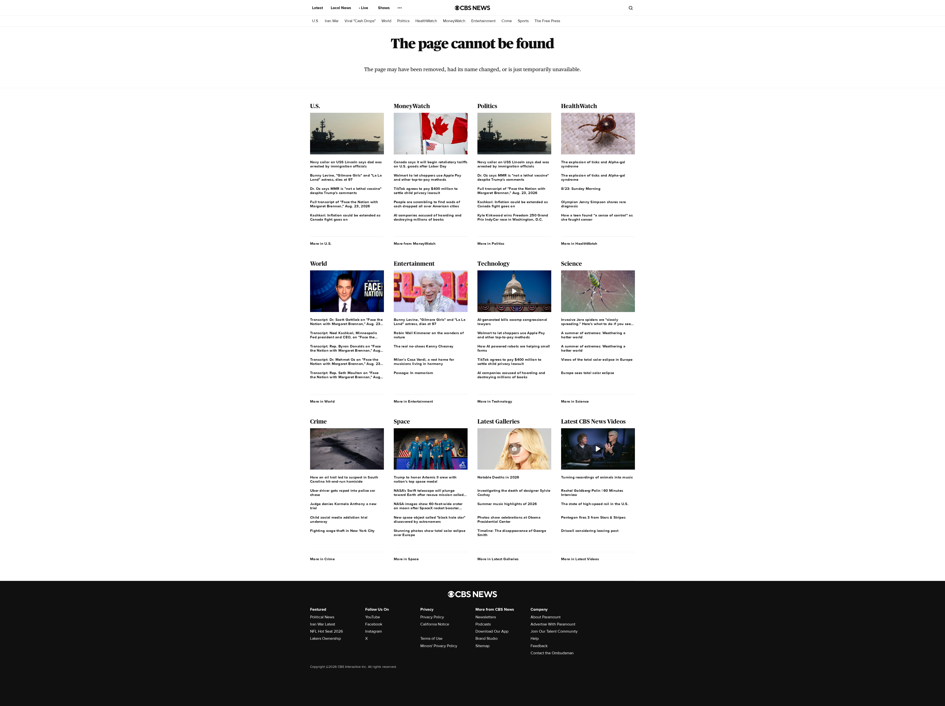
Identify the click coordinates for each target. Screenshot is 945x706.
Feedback (539, 646)
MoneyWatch (454, 21)
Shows (384, 8)
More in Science (575, 401)
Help (535, 638)
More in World (322, 401)
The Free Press (547, 21)
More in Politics (490, 243)
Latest (318, 8)
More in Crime (322, 559)
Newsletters (485, 617)
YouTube (372, 617)
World (386, 21)
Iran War (332, 21)
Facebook (373, 624)
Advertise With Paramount (553, 624)
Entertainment (483, 21)
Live (365, 7)
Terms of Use (431, 638)
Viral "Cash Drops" (360, 21)
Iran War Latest (322, 624)
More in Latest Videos (580, 559)
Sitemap (482, 646)
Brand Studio (486, 638)
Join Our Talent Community (554, 631)
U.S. (315, 21)
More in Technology (494, 401)
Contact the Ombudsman (552, 653)
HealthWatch (426, 21)
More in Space (406, 559)
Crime (507, 21)
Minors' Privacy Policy (438, 646)
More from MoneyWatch (415, 243)
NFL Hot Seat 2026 (326, 631)
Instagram (373, 631)
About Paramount (546, 617)
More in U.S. (321, 243)
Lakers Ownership (325, 638)
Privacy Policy (432, 617)
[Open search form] (631, 8)
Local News (341, 8)
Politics (403, 21)
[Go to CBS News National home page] (472, 7)
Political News (322, 617)
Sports (523, 21)
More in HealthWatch (579, 243)
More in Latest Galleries (498, 559)
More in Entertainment (413, 401)
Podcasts (483, 624)
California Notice (434, 624)
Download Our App (491, 631)
